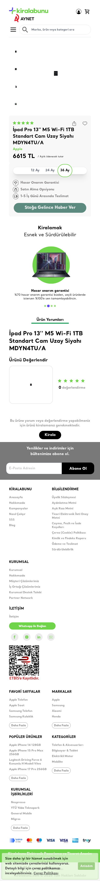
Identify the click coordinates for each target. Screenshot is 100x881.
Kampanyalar (18, 508)
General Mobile (21, 813)
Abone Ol (78, 468)
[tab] (45, 306)
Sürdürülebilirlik (62, 549)
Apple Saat (16, 705)
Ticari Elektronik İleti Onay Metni (70, 516)
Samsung (58, 705)
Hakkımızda (17, 503)
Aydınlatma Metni (64, 503)
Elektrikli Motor (62, 756)
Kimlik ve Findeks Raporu (69, 538)
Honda (56, 716)
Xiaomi (56, 711)
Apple (17, 149)
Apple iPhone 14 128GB (25, 745)
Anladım (86, 866)
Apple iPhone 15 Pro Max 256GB (26, 752)
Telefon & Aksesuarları (67, 745)
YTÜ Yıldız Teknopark (25, 808)
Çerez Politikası (45, 873)
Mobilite (57, 762)
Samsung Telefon (20, 711)
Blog (12, 525)
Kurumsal (15, 570)
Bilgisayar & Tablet (65, 750)
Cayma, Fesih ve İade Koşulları (66, 525)
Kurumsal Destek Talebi (25, 592)
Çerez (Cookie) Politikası (69, 533)
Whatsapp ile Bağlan (32, 626)
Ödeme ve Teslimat (65, 544)
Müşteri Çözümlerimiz (24, 581)
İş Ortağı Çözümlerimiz (24, 587)
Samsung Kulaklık (21, 716)
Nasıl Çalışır (17, 514)
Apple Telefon (18, 700)
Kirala (50, 435)
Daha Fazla (18, 725)
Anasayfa (16, 497)
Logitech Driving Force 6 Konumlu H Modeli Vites (25, 761)
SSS (12, 519)
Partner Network (21, 598)
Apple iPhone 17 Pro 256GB (28, 769)
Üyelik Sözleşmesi (64, 497)
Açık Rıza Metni (62, 508)
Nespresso (18, 802)
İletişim (14, 616)
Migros (15, 819)
